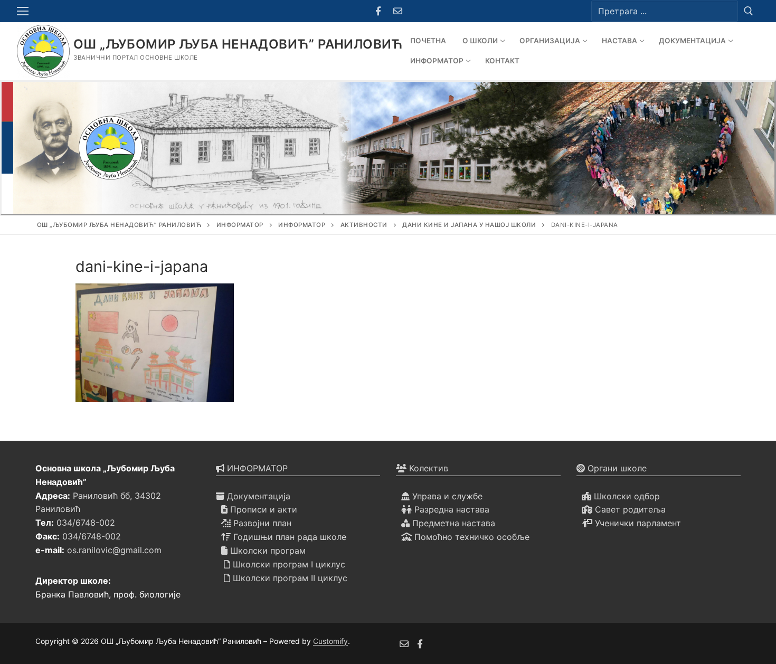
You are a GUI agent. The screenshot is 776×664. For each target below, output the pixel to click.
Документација (257, 496)
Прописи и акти (262, 509)
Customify (330, 641)
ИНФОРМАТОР (256, 468)
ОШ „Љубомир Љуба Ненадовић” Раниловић (238, 44)
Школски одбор (625, 496)
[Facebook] (378, 11)
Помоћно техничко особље (470, 537)
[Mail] (398, 11)
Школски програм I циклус (287, 564)
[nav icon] (25, 11)
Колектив (427, 468)
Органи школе (616, 468)
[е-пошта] (404, 643)
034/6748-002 (85, 522)
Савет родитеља (629, 509)
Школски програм (267, 550)
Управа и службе (446, 496)
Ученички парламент (636, 523)
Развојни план (261, 523)
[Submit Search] (748, 11)
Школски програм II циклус (288, 578)
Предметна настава (452, 523)
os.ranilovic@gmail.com (114, 550)
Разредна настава (450, 509)
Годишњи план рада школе (288, 537)
